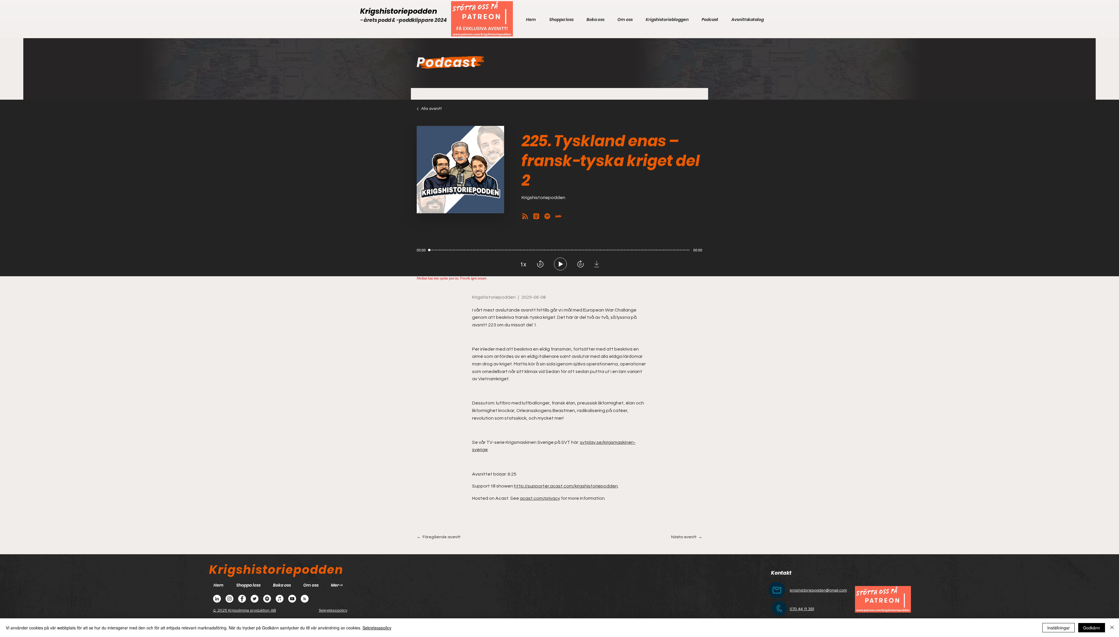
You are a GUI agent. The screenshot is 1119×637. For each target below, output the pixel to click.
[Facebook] (242, 599)
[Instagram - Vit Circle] (229, 599)
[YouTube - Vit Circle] (292, 599)
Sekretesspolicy (377, 628)
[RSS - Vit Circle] (305, 599)
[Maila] (777, 590)
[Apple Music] (280, 599)
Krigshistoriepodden (398, 11)
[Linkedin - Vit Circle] (217, 599)
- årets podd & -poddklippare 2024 (403, 20)
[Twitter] (254, 599)
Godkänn (1091, 628)
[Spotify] (267, 599)
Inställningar (1058, 628)
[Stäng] (1112, 627)
